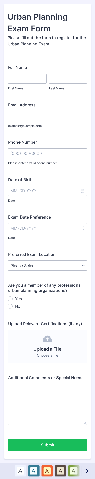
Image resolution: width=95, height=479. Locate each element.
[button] (82, 191)
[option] (20, 470)
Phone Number (22, 142)
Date (11, 200)
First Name (15, 88)
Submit (47, 444)
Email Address (22, 104)
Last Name (56, 88)
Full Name (17, 67)
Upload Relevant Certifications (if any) (45, 323)
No (17, 306)
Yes (18, 298)
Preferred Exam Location (32, 254)
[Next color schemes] (87, 470)
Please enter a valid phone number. (33, 163)
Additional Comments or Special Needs (46, 377)
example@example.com (25, 126)
